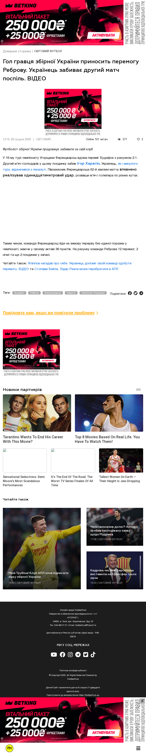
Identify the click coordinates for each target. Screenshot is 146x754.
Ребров (34, 293)
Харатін (71, 293)
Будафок (19, 293)
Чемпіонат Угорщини (93, 293)
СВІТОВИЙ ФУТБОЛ (48, 51)
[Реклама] (73, 22)
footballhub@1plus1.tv (85, 625)
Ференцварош (52, 293)
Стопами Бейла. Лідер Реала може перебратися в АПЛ (76, 269)
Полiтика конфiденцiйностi (73, 671)
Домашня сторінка (17, 51)
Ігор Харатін (88, 163)
